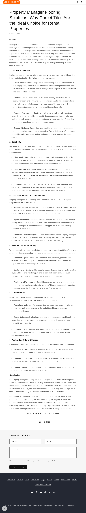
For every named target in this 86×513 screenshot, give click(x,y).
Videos (56, 480)
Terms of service (59, 505)
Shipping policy (70, 505)
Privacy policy (37, 505)
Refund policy (48, 505)
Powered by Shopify (25, 505)
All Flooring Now (14, 505)
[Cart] (77, 2)
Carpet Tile (35, 480)
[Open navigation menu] (81, 2)
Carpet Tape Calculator (43, 484)
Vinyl (43, 480)
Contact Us (11, 480)
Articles (74, 480)
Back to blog (44, 422)
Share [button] (14, 39)
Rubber (49, 480)
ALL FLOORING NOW (11, 2)
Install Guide (65, 480)
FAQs (27, 480)
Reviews (20, 480)
